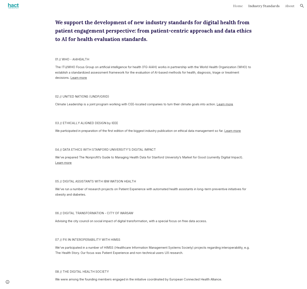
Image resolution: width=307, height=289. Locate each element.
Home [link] (238, 6)
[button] (302, 6)
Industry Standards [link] (264, 6)
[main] (153, 31)
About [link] (289, 6)
